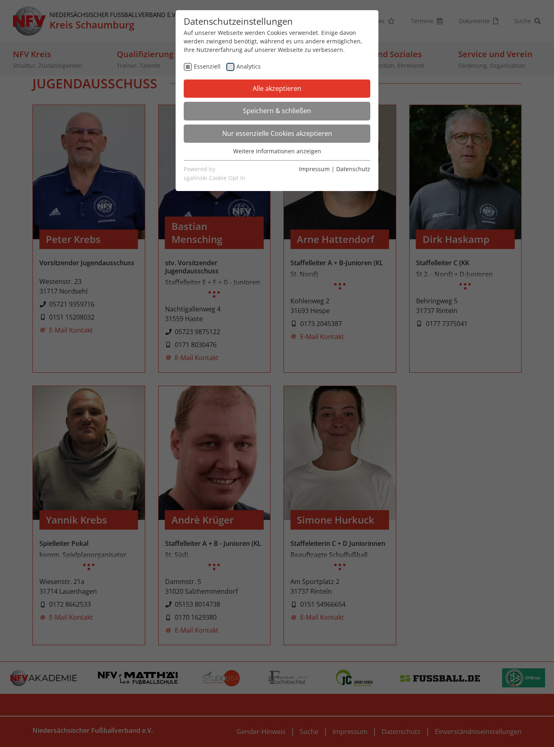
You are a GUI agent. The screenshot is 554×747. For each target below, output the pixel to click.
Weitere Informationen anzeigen (277, 151)
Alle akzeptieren (277, 88)
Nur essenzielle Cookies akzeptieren (277, 133)
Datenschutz (353, 169)
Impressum (314, 169)
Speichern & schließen (277, 110)
